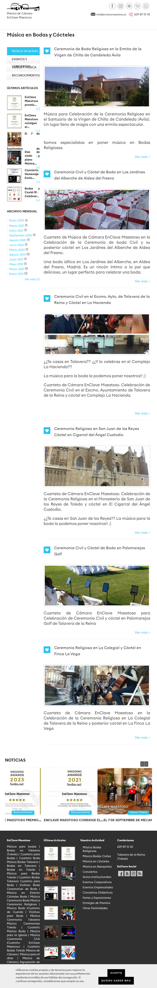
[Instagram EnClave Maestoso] (120, 6)
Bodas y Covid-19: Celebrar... (32, 192)
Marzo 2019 (16, 269)
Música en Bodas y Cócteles (25, 54)
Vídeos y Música (24, 67)
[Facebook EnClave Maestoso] (112, 6)
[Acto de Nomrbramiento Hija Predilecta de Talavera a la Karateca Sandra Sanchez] (68, 952)
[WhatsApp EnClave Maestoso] (146, 6)
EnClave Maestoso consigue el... (31, 121)
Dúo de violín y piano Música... (32, 157)
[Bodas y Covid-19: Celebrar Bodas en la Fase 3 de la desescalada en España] (14, 194)
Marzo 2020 (17, 250)
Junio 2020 (16, 245)
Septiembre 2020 (20, 235)
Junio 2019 (16, 259)
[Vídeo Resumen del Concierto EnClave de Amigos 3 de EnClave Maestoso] (51, 952)
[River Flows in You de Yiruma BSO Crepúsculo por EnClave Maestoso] (68, 932)
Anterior (142, 764)
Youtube (127, 873)
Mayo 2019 (16, 264)
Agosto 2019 (17, 254)
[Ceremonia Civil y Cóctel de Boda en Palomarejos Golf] (97, 585)
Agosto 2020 (17, 240)
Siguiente (146, 764)
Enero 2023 (16, 220)
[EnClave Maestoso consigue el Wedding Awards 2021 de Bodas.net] (14, 121)
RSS (139, 873)
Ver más (141, 157)
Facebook (120, 873)
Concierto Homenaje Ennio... (32, 174)
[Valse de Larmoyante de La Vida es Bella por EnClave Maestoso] (51, 932)
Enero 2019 (16, 274)
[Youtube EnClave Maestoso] (129, 6)
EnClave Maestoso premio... (31, 101)
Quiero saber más (116, 980)
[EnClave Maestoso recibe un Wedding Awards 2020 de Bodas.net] (51, 912)
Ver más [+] (32, 279)
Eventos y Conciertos (21, 62)
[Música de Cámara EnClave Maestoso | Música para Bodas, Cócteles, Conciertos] (23, 7)
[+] (38, 109)
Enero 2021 (16, 230)
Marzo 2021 (16, 226)
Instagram (133, 873)
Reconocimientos (26, 75)
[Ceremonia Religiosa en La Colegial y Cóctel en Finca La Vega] (97, 685)
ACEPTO (116, 973)
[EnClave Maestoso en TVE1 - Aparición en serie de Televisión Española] (68, 912)
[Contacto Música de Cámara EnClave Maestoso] (111, 14)
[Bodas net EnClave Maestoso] (137, 6)
